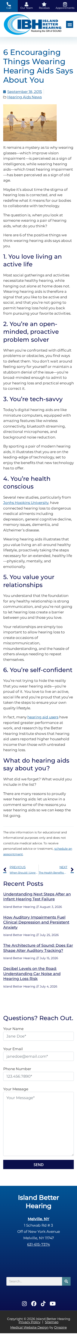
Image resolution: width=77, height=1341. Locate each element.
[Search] (66, 1281)
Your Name (13, 1029)
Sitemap (51, 1322)
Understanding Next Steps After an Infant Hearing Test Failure (37, 896)
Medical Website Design (29, 1327)
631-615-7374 (38, 1244)
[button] (69, 24)
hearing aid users (42, 717)
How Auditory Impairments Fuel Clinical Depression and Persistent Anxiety (36, 922)
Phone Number (17, 1069)
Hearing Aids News (24, 97)
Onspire (60, 1327)
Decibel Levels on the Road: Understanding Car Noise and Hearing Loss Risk (32, 973)
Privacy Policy (29, 1322)
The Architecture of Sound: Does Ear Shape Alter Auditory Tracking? (38, 948)
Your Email (13, 1049)
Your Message (15, 1089)
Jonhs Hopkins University (25, 503)
